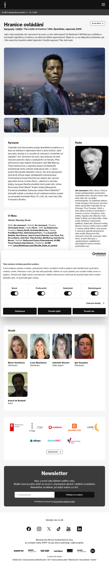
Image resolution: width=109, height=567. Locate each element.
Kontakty (93, 559)
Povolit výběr (54, 311)
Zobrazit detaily (93, 303)
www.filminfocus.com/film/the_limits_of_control (35, 245)
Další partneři (53, 452)
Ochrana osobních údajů (59, 559)
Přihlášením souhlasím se (54, 501)
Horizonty (9, 29)
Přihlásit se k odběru (74, 495)
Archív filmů (96, 23)
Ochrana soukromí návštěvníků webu (34, 559)
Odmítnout (20, 311)
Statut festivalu (84, 559)
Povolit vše (89, 311)
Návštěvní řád (17, 559)
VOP (48, 559)
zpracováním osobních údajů (64, 501)
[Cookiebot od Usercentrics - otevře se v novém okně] (94, 254)
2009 (19, 29)
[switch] (41, 293)
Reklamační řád (73, 559)
